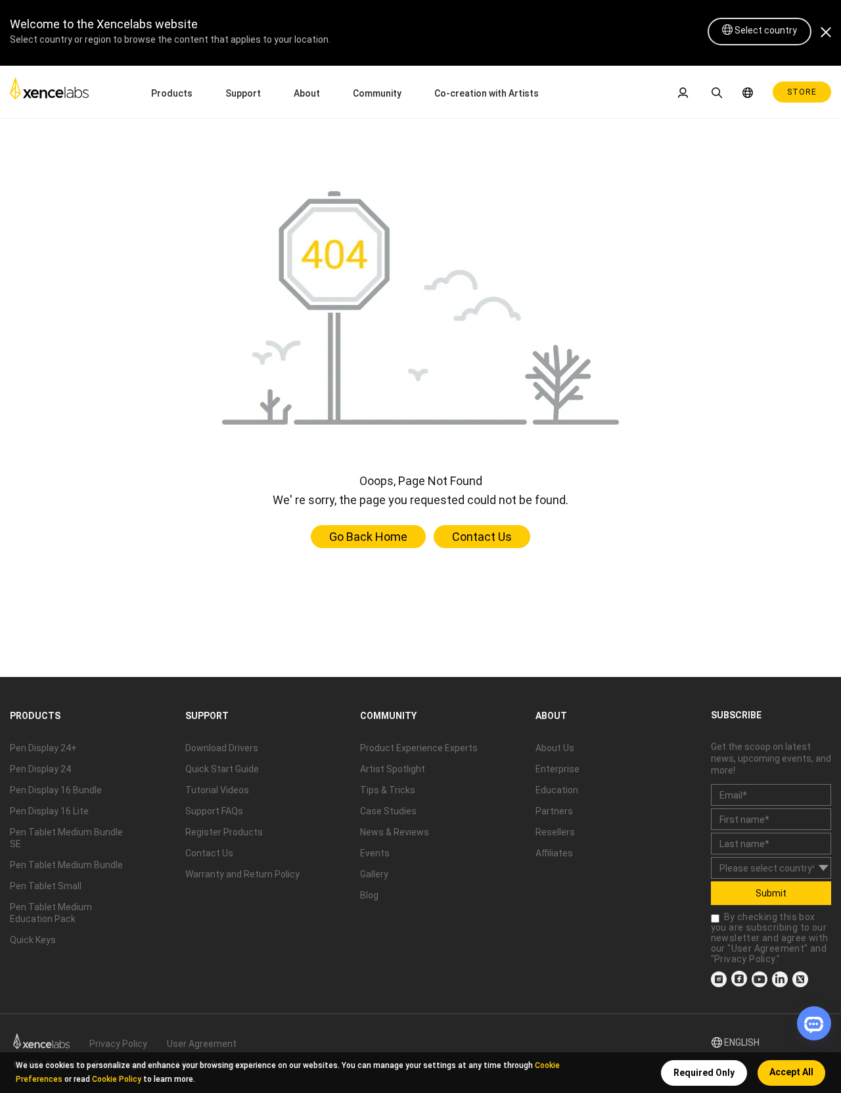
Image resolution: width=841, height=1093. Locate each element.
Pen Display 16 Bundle (56, 790)
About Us (554, 748)
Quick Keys (33, 940)
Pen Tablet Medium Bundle (66, 865)
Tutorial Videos (217, 790)
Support (243, 93)
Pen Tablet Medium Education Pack (51, 913)
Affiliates (554, 853)
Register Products (224, 832)
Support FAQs (214, 811)
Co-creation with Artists (486, 93)
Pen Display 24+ (43, 748)
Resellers (555, 832)
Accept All (791, 1072)
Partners (554, 811)
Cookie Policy (116, 1079)
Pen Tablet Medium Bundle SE (66, 838)
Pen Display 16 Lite (49, 811)
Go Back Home (368, 537)
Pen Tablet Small (45, 886)
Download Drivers (221, 748)
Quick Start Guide (222, 769)
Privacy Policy (744, 959)
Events (375, 853)
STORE (802, 92)
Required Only (704, 1072)
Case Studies (388, 811)
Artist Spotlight (392, 769)
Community (377, 93)
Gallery (374, 874)
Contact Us (482, 537)
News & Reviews (394, 832)
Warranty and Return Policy (242, 874)
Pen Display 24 (40, 769)
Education (556, 790)
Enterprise (557, 769)
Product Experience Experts (419, 748)
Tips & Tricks (387, 790)
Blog (369, 895)
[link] (49, 92)
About (307, 93)
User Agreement (768, 948)
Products (172, 93)
